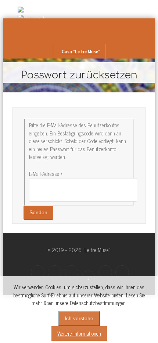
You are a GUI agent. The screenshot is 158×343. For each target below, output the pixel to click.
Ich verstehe (79, 318)
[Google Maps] (71, 272)
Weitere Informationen (79, 333)
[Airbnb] (105, 272)
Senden (38, 212)
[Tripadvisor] (122, 272)
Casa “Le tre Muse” (81, 51)
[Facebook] (37, 272)
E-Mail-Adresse (45, 173)
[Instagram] (54, 272)
